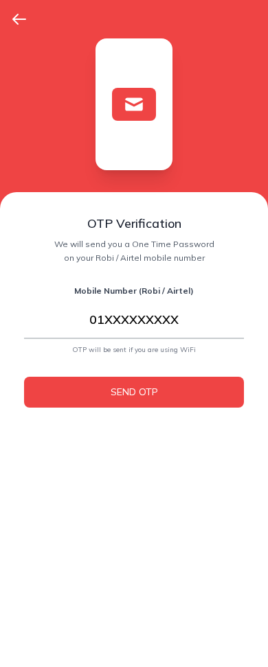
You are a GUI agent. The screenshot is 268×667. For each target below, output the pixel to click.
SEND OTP (134, 392)
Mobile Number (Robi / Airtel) (134, 290)
